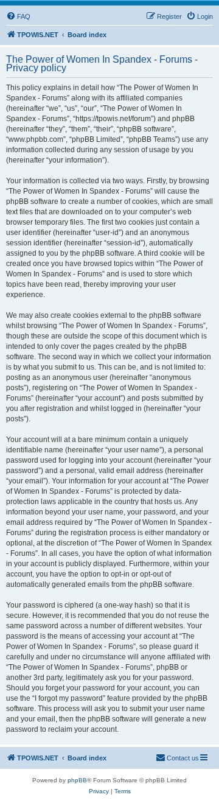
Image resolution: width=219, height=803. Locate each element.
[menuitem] (18, 16)
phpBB (77, 780)
